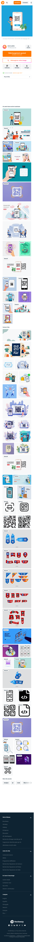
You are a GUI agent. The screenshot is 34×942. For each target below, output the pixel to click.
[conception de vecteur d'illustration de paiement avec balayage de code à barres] (10, 607)
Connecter (25, 2)
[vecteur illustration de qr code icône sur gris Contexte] (9, 822)
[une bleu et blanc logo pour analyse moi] (17, 850)
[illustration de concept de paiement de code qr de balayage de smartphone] (8, 372)
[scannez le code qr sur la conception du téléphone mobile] (8, 146)
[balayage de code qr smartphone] (10, 260)
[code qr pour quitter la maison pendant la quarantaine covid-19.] (21, 350)
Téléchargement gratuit (17, 54)
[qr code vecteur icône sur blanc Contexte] (10, 897)
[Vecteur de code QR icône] (10, 326)
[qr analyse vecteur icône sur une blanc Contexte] (10, 867)
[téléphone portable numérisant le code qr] (17, 183)
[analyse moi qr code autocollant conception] (17, 697)
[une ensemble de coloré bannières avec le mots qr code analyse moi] (17, 737)
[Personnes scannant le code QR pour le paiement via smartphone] (10, 339)
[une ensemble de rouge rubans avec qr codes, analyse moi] (17, 717)
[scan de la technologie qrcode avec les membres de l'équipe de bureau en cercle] (11, 157)
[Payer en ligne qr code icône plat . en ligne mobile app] (21, 540)
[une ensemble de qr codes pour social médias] (17, 756)
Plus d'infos (7, 76)
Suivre (28, 47)
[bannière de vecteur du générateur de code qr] (17, 794)
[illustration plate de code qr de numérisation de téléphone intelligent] (10, 311)
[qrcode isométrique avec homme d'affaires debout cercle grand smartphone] (10, 809)
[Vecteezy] (2, 2)
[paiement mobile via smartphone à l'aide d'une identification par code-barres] (10, 621)
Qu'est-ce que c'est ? (17, 73)
